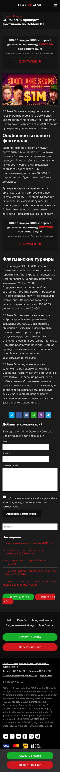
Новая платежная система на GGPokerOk (29, 543)
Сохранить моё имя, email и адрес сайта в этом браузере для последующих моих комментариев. (30, 502)
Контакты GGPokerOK (14, 671)
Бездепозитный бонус (20, 625)
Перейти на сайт (30, 647)
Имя (5, 441)
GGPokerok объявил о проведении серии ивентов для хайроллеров (29, 582)
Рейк (10, 620)
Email (6, 453)
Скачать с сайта (18, 596)
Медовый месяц (43, 620)
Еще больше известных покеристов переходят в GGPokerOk (26, 551)
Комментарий (11, 465)
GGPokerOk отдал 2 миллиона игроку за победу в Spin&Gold (29, 572)
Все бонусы (46, 625)
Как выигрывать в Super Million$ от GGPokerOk (25, 562)
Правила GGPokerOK (40, 671)
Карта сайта (46, 675)
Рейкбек (22, 620)
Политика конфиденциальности (19, 675)
